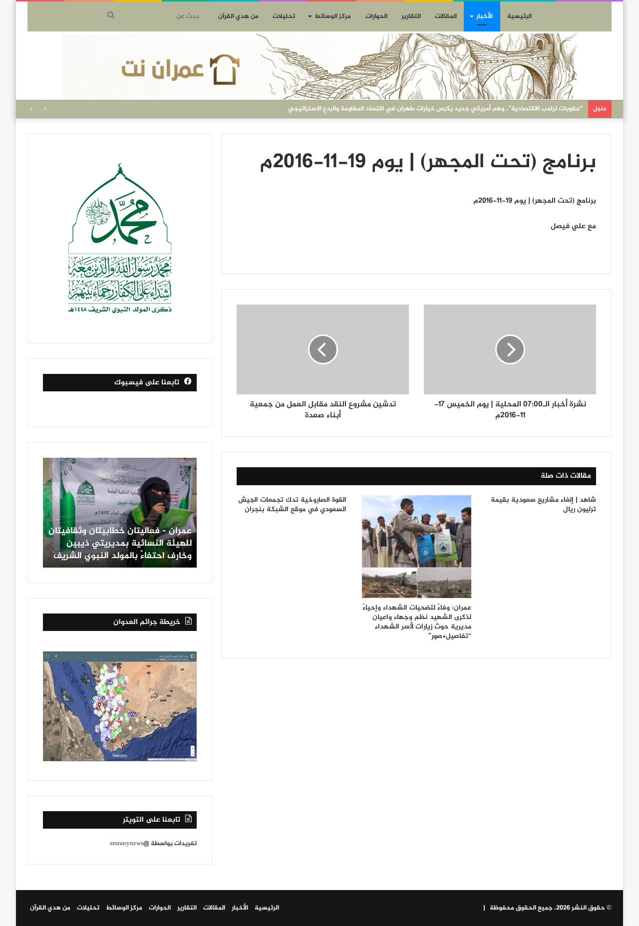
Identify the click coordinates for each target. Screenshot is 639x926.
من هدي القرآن (238, 16)
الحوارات (376, 16)
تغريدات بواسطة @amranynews (153, 843)
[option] (120, 513)
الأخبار (484, 16)
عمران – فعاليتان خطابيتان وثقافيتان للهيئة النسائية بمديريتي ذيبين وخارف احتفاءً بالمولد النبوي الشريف (120, 544)
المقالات (446, 16)
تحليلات (284, 16)
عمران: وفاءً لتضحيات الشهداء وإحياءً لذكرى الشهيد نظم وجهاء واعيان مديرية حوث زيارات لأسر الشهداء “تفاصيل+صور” (416, 622)
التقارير (411, 16)
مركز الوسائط (333, 16)
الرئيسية (519, 16)
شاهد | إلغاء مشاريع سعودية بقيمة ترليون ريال (543, 504)
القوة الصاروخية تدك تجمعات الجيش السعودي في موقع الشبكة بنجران (292, 504)
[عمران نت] (319, 66)
